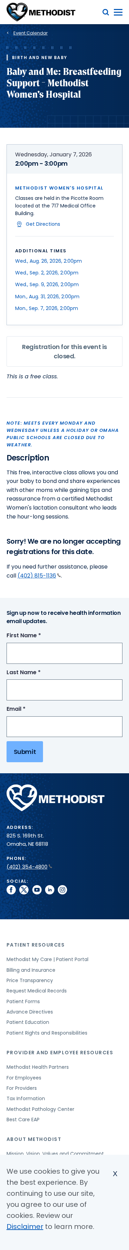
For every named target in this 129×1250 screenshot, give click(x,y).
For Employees (24, 1077)
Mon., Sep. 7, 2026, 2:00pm (46, 308)
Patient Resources (36, 944)
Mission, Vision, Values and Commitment (55, 1153)
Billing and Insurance (31, 970)
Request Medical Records (37, 990)
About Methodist (34, 1139)
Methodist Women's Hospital (59, 188)
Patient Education (28, 1022)
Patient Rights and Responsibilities (47, 1032)
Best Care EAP (23, 1119)
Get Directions (43, 224)
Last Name (36, 672)
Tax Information (26, 1098)
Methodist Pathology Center (40, 1109)
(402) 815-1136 (37, 576)
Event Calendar (30, 33)
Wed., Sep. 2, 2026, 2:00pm (46, 272)
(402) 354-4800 (27, 866)
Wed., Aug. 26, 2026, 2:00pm (48, 261)
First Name (36, 635)
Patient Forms (23, 1001)
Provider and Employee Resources (60, 1052)
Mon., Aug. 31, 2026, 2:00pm (47, 296)
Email (29, 709)
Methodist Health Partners (38, 1067)
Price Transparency (30, 980)
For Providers (22, 1088)
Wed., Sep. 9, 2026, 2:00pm (47, 284)
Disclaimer (25, 1226)
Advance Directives (30, 1011)
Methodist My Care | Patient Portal (47, 959)
